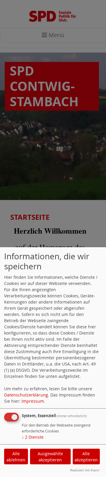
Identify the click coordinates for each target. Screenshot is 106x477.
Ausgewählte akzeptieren (50, 457)
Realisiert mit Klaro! (85, 470)
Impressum (32, 401)
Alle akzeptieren (86, 457)
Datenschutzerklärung (26, 395)
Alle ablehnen (15, 457)
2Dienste (33, 437)
